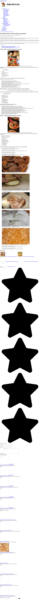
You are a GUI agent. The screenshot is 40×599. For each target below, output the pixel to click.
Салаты (4, 16)
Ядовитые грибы (4, 30)
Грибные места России (6, 24)
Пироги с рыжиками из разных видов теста (6, 584)
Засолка (4, 20)
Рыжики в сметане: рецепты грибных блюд (6, 530)
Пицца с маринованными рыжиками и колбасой (8, 47)
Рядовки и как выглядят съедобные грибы (5, 475)
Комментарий (2, 453)
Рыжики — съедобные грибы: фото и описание (6, 497)
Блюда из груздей (5, 10)
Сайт (1, 447)
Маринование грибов (6, 21)
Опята (4, 27)
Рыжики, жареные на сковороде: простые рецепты (7, 595)
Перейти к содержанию (3, 0)
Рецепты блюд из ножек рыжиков (4, 541)
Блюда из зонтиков (5, 11)
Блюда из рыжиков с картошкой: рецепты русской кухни (7, 519)
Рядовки (4, 28)
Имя (0, 444)
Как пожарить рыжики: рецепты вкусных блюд (6, 552)
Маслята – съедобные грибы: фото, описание (6, 486)
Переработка (3, 17)
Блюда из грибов (4, 8)
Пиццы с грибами (5, 15)
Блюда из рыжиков (5, 14)
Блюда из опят (5, 13)
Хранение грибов (5, 22)
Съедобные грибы (4, 26)
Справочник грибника (5, 23)
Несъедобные (3, 29)
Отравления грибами (6, 25)
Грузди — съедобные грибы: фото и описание (6, 464)
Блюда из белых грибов (6, 9)
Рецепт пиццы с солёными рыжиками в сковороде (8, 46)
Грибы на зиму (5, 18)
